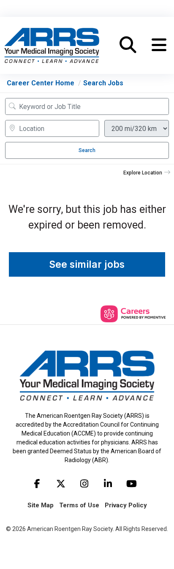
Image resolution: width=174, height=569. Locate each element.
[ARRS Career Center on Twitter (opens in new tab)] (60, 483)
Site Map (40, 505)
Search (87, 150)
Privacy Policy (126, 505)
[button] (159, 45)
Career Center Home (40, 83)
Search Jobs (103, 83)
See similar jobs (87, 264)
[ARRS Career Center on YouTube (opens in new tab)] (131, 483)
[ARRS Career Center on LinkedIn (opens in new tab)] (108, 483)
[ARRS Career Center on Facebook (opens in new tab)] (37, 483)
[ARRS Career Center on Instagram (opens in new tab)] (84, 483)
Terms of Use (79, 505)
